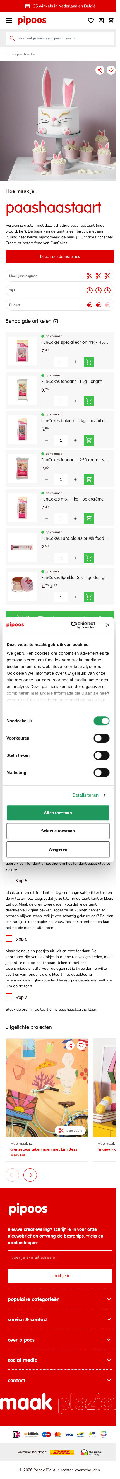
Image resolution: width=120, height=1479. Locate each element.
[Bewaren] (106, 70)
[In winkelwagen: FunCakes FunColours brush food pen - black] (89, 553)
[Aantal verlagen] (46, 358)
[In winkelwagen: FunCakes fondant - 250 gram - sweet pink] (89, 475)
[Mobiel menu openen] (9, 20)
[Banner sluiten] (107, 625)
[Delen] (95, 70)
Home (10, 54)
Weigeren (58, 849)
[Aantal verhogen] (75, 358)
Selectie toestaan (58, 830)
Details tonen (86, 795)
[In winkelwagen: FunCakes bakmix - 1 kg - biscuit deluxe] (89, 436)
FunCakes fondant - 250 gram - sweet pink (73, 456)
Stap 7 (21, 999)
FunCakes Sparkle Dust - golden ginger (73, 574)
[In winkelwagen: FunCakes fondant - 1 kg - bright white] (89, 397)
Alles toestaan (58, 812)
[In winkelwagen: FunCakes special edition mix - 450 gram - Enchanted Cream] (89, 357)
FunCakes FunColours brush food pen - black (73, 534)
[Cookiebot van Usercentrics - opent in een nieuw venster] (72, 625)
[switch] (101, 738)
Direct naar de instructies (58, 252)
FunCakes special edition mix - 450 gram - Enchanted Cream (73, 338)
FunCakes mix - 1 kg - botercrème (72, 495)
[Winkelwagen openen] (107, 20)
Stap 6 (21, 941)
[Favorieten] (86, 20)
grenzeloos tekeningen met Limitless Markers (43, 1150)
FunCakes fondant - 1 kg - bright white (73, 377)
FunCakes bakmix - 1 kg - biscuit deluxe (73, 417)
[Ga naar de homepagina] (32, 20)
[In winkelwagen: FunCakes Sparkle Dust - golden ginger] (89, 593)
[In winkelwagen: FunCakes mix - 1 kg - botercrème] (89, 514)
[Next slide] (30, 1173)
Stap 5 (21, 883)
